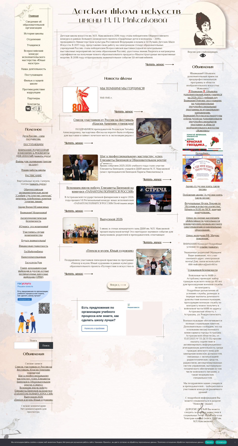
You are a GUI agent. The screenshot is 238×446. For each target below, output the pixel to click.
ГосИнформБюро (33, 251)
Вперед (115, 285)
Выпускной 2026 (33, 396)
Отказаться (221, 442)
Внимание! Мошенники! (33, 212)
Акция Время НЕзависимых (33, 207)
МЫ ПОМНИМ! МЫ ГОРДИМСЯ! (122, 88)
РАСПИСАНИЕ (33, 175)
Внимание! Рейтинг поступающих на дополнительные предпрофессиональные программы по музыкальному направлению (203, 106)
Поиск (33, 340)
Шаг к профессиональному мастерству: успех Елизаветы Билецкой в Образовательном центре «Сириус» (133, 159)
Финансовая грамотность (33, 246)
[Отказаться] (235, 442)
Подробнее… (203, 153)
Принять (209, 442)
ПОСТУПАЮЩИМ (33, 144)
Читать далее (155, 64)
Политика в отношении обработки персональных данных (181, 442)
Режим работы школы (33, 170)
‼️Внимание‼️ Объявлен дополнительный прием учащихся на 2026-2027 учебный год (202, 94)
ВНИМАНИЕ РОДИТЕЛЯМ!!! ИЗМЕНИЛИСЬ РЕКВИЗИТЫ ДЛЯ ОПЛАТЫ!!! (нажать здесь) (33, 153)
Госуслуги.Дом (33, 262)
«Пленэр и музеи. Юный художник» (33, 399)
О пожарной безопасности (203, 270)
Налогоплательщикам (33, 257)
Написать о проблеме (94, 328)
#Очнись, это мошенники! (33, 226)
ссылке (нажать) (209, 246)
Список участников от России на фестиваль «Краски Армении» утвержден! (33, 369)
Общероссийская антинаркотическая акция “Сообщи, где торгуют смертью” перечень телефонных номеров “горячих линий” (33, 195)
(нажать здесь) (37, 184)
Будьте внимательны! (33, 240)
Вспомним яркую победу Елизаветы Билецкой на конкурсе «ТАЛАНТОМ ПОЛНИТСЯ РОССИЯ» (33, 390)
